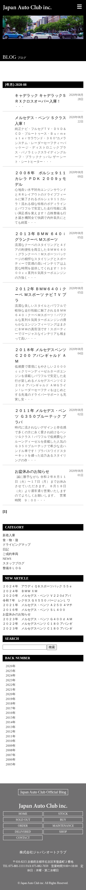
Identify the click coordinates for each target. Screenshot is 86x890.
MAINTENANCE (63, 825)
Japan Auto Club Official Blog (43, 792)
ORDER (23, 825)
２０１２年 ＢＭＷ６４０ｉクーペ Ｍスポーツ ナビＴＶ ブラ (40, 294)
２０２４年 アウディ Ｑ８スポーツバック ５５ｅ (37, 586)
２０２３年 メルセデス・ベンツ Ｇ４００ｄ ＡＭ (37, 619)
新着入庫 (9, 535)
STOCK (63, 813)
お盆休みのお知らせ (32, 471)
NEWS (7, 559)
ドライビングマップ (17, 544)
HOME (23, 813)
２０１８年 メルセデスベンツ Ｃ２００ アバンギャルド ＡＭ (40, 355)
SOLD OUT (23, 819)
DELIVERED (23, 831)
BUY (63, 819)
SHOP (63, 831)
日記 (6, 549)
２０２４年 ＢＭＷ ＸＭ (20, 591)
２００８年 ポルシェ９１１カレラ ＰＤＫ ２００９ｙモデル (40, 178)
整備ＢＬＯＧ (12, 568)
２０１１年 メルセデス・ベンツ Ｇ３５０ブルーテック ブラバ (40, 416)
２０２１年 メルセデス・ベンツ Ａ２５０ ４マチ (37, 605)
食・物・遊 (10, 540)
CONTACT (23, 837)
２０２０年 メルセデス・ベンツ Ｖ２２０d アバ (37, 595)
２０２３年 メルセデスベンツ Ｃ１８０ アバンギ (37, 628)
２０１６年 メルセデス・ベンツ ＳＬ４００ (34, 610)
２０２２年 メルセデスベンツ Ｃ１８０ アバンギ (37, 623)
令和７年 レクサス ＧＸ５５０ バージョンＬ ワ (36, 600)
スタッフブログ (13, 563)
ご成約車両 (10, 554)
